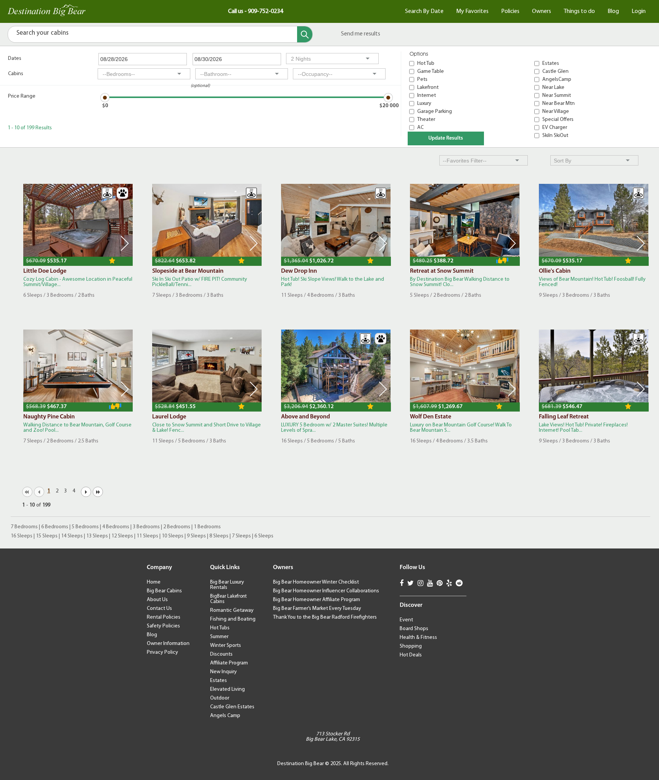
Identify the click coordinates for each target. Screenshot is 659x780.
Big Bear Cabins (164, 591)
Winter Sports (225, 645)
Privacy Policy (162, 652)
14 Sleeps (72, 536)
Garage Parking (434, 111)
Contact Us (159, 608)
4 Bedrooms (115, 527)
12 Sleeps (122, 536)
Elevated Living (227, 689)
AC (420, 127)
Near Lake (553, 87)
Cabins (15, 74)
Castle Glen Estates (232, 707)
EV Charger (554, 127)
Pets (422, 79)
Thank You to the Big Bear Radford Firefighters (325, 617)
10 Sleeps (172, 536)
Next (125, 243)
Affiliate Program (229, 663)
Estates (550, 63)
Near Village (555, 111)
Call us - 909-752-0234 (255, 11)
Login (639, 11)
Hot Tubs (220, 628)
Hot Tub (425, 63)
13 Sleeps (97, 536)
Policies (510, 11)
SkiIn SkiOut (555, 135)
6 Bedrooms (54, 527)
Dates (14, 58)
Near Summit (556, 95)
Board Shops (414, 629)
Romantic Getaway (232, 610)
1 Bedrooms (207, 527)
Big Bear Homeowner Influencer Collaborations (326, 591)
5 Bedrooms (85, 527)
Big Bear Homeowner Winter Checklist (316, 582)
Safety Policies (163, 626)
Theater (426, 119)
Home (154, 582)
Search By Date (424, 11)
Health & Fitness (418, 637)
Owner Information (168, 644)
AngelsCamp (556, 79)
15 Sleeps (47, 536)
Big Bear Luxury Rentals (227, 584)
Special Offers (558, 119)
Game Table (430, 71)
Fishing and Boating (233, 619)
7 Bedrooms (24, 527)
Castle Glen (555, 71)
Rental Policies (163, 617)
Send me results (360, 34)
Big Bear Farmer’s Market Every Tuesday (317, 608)
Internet (426, 95)
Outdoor (219, 698)
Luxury (424, 103)
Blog (613, 11)
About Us (157, 600)
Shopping (411, 646)
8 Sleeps (218, 536)
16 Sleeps (21, 536)
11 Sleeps (147, 536)
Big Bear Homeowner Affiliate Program (316, 600)
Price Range (21, 96)
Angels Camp (225, 716)
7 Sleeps (241, 536)
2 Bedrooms (176, 527)
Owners (541, 11)
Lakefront (428, 87)
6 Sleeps (263, 536)
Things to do (579, 11)
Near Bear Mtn (558, 103)
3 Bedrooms (146, 527)
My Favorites (472, 11)
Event (406, 620)
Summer (219, 637)
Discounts (221, 654)
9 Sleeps (196, 536)
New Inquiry (223, 672)
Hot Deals (411, 655)
